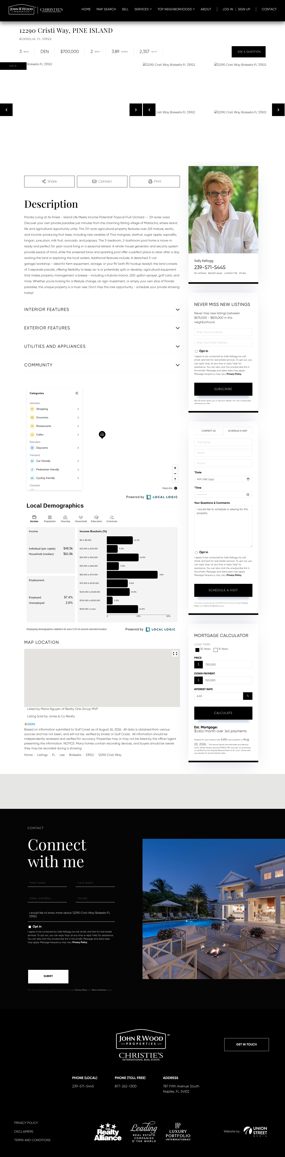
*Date (198, 472)
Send (48, 976)
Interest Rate (203, 689)
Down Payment (204, 673)
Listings (42, 755)
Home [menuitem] (86, 9)
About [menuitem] (206, 9)
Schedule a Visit (237, 430)
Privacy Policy (234, 374)
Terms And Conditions (32, 1140)
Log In (228, 9)
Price (198, 657)
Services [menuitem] (142, 9)
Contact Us (208, 430)
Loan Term (202, 644)
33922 (90, 755)
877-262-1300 (125, 1086)
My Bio (242, 273)
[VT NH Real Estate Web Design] (255, 1132)
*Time (197, 487)
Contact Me (230, 273)
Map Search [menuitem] (106, 9)
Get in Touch (246, 1044)
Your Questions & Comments (212, 503)
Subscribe (223, 389)
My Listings (200, 273)
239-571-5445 (210, 267)
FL (53, 755)
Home (28, 755)
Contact (269, 9)
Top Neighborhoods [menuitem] (174, 9)
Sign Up (244, 9)
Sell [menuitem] (125, 9)
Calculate (223, 713)
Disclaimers (23, 1131)
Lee (62, 755)
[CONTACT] (249, 51)
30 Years (205, 649)
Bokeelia (75, 755)
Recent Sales (215, 273)
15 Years (223, 649)
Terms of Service (211, 606)
